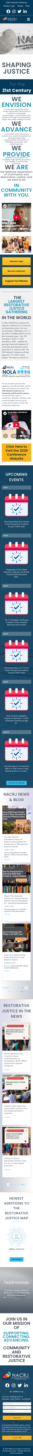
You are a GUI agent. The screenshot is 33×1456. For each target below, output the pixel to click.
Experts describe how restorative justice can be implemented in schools (15, 1110)
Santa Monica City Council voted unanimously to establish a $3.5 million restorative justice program (15, 1059)
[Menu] (28, 19)
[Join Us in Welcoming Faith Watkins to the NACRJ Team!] (16, 938)
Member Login (9, 6)
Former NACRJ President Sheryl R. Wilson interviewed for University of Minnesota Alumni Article (16, 842)
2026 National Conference (16, 2)
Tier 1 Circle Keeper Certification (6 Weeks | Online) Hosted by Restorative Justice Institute (17, 622)
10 (22, 988)
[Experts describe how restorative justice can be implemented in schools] (16, 1089)
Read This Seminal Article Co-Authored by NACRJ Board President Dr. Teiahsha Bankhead (16, 899)
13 (9, 991)
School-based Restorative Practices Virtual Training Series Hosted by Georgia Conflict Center (16, 524)
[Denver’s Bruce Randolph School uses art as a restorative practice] (16, 1141)
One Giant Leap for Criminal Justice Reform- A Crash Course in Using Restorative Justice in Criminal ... (16, 768)
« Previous (5, 988)
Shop (28, 6)
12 (30, 988)
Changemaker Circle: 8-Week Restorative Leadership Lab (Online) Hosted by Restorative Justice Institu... (16, 573)
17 (17, 991)
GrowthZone (19, 1453)
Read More (7, 860)
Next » (22, 991)
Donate (20, 6)
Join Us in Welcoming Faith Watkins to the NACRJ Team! (14, 957)
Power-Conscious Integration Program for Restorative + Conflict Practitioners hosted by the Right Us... (16, 719)
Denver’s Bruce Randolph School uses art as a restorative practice (15, 1162)
